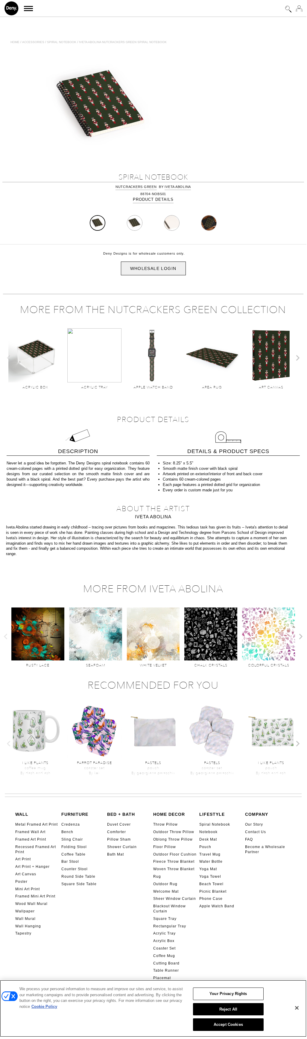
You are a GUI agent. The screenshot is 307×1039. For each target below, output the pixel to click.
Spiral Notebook (214, 824)
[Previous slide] (9, 358)
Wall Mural (25, 919)
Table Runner (166, 970)
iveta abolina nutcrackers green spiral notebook (123, 42)
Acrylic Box (163, 941)
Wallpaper (25, 911)
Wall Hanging (28, 926)
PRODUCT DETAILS (153, 199)
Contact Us (255, 832)
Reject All (228, 1009)
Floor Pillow (164, 847)
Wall (21, 814)
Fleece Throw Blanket (173, 861)
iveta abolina (178, 187)
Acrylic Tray (164, 933)
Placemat (162, 978)
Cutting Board (166, 963)
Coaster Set (164, 948)
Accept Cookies (228, 1024)
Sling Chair (72, 839)
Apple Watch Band (216, 906)
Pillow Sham (119, 839)
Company (256, 814)
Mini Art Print (27, 889)
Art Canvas (25, 874)
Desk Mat (208, 839)
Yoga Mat (208, 869)
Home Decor (169, 814)
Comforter (116, 832)
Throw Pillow (165, 824)
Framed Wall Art (30, 832)
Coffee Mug (164, 956)
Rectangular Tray (169, 926)
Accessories (33, 42)
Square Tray (165, 919)
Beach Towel (211, 884)
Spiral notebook (61, 42)
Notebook (208, 832)
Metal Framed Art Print (36, 824)
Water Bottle (211, 861)
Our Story (254, 824)
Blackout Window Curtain (169, 908)
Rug (157, 876)
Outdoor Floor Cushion (175, 854)
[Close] (296, 1007)
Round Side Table (78, 876)
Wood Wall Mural (31, 904)
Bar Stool (70, 861)
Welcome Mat (166, 891)
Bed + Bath (121, 814)
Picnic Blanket (213, 891)
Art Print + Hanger (32, 867)
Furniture (74, 814)
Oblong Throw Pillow (173, 839)
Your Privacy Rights (228, 993)
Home (14, 42)
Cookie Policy (44, 1006)
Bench (67, 832)
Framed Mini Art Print (35, 896)
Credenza (70, 824)
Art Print (23, 859)
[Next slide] (297, 358)
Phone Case (211, 899)
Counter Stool (74, 869)
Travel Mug (210, 854)
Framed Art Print (30, 839)
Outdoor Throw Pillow (173, 832)
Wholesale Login (153, 268)
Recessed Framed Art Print (35, 849)
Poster (21, 881)
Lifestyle (212, 814)
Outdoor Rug (165, 884)
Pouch (205, 847)
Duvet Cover (119, 824)
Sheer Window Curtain (174, 899)
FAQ (249, 839)
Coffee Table (73, 854)
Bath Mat (115, 854)
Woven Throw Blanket (173, 869)
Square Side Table (79, 884)
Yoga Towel (210, 876)
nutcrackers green (136, 187)
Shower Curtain (122, 847)
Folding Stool (74, 847)
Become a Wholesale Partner (265, 849)
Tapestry (23, 933)
